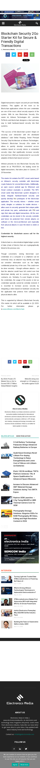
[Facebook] (14, 749)
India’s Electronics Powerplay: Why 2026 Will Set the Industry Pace (25, 613)
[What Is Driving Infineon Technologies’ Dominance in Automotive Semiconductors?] (6, 591)
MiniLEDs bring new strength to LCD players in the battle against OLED (29, 381)
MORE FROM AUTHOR (23, 436)
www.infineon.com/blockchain (13, 309)
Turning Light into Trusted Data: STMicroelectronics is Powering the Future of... (26, 579)
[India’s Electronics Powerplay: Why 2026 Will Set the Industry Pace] (6, 613)
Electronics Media (9, 49)
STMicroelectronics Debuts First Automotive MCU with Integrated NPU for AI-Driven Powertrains (26, 601)
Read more (24, 765)
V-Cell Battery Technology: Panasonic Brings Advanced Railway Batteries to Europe (25, 444)
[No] (37, 760)
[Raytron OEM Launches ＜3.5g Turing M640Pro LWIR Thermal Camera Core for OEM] (6, 500)
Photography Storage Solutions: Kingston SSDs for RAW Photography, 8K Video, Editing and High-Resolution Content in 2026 (25, 516)
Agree (15, 765)
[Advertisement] (20, 333)
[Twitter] (26, 749)
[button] (37, 23)
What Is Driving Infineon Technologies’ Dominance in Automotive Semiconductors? (25, 590)
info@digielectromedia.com (24, 734)
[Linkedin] (20, 749)
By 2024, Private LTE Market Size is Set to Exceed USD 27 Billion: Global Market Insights (9, 382)
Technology (5, 447)
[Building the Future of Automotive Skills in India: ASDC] (6, 624)
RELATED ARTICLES (7, 436)
